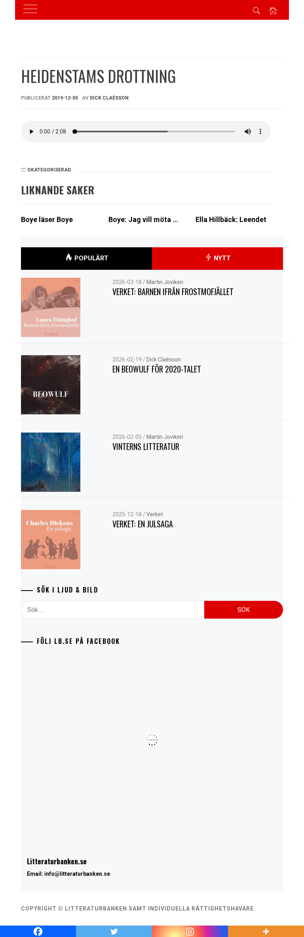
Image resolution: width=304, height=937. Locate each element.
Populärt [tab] (90, 258)
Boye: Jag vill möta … (143, 219)
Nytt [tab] (221, 258)
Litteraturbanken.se (57, 861)
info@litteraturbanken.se (77, 874)
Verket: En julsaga (142, 524)
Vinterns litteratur (145, 446)
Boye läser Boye (47, 219)
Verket (154, 514)
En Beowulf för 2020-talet (156, 369)
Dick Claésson (109, 98)
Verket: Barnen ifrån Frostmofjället (173, 291)
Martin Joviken (164, 282)
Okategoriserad (49, 170)
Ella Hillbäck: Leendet (231, 219)
